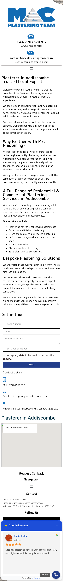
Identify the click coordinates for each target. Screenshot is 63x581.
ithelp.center (36, 578)
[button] (31, 68)
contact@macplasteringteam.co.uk (31, 58)
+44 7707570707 (32, 42)
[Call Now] (56, 575)
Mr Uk (17, 536)
